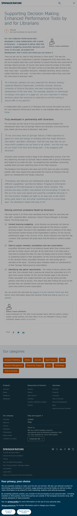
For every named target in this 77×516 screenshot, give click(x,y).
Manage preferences (9, 505)
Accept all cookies (8, 511)
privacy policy (13, 502)
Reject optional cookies (24, 511)
